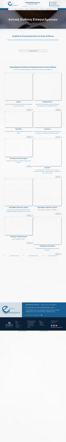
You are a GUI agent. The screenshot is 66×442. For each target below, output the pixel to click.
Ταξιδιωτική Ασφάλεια (18, 325)
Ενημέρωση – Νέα (48, 9)
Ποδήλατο (17, 326)
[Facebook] (52, 325)
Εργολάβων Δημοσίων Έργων (47, 207)
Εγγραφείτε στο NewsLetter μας (56, 327)
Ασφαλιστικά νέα (54, 322)
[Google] (54, 325)
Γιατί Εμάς (26, 9)
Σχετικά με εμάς (20, 9)
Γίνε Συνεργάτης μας (42, 325)
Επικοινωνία (42, 9)
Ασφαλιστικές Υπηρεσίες (34, 9)
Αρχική (16, 9)
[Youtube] (56, 325)
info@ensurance (9, 327)
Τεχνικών (47, 167)
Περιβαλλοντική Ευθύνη (47, 246)
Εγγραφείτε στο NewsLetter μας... (41, 307)
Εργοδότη (18, 129)
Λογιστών (47, 129)
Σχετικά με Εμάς (42, 322)
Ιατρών (18, 102)
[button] (19, 50)
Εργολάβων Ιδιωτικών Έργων (18, 207)
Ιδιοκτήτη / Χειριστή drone (18, 236)
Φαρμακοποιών (47, 102)
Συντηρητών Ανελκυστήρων (19, 158)
